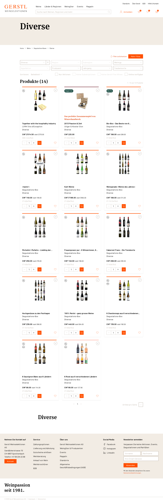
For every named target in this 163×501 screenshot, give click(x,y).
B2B (143, 4)
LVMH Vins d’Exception (32, 126)
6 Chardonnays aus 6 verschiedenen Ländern (122, 313)
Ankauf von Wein (40, 460)
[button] (109, 12)
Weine (29, 48)
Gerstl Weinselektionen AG (71, 444)
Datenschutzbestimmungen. (132, 473)
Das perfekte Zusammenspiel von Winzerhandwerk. (79, 117)
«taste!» (25, 187)
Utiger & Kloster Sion (73, 126)
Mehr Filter (135, 56)
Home (22, 48)
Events (80, 6)
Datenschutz (42, 499)
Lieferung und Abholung (43, 448)
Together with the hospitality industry (39, 123)
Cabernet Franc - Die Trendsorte (120, 250)
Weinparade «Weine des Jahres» (120, 187)
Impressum (31, 499)
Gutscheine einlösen (42, 452)
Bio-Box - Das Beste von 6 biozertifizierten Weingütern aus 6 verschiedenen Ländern (121, 123)
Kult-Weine (69, 187)
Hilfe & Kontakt (153, 4)
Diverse (52, 48)
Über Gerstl (136, 4)
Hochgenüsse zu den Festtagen (36, 313)
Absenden (130, 465)
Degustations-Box (114, 126)
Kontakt (10, 461)
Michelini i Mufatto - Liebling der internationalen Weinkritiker (36, 250)
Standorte (126, 4)
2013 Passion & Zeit (73, 123)
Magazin (89, 6)
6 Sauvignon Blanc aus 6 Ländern (36, 376)
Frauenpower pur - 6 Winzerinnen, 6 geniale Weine (80, 250)
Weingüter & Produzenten (71, 448)
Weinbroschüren (40, 464)
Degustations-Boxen (40, 48)
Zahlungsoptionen (41, 444)
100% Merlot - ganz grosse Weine (79, 313)
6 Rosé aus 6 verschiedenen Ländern (80, 376)
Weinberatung (39, 456)
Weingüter (69, 6)
